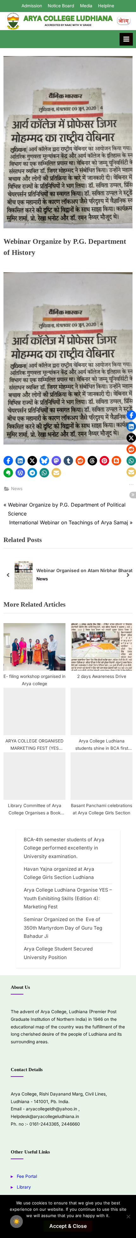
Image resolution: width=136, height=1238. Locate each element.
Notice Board (61, 5)
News (16, 488)
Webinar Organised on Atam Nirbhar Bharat (84, 570)
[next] (128, 575)
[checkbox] (16, 1221)
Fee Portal (27, 1176)
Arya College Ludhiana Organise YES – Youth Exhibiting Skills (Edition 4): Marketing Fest (68, 898)
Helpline (106, 5)
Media (86, 5)
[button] (8, 460)
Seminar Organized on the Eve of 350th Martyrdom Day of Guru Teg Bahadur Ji (63, 927)
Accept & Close (68, 1226)
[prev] (8, 575)
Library (24, 1187)
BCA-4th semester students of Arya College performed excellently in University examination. (64, 848)
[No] (128, 1216)
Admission (32, 5)
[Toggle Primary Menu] (126, 39)
